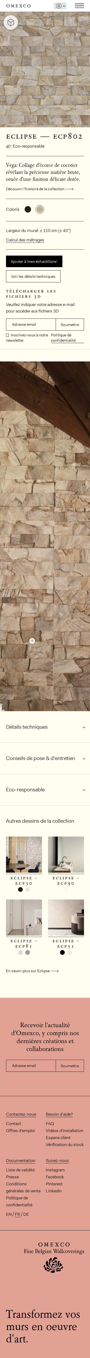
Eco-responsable (28, 146)
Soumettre (70, 324)
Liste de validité (20, 1170)
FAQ (50, 1124)
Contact (13, 1124)
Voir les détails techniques (33, 276)
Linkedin (54, 1191)
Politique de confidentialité (63, 338)
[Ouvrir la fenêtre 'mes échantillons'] (60, 6)
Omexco (18, 5)
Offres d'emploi (20, 1131)
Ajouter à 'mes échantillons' (34, 261)
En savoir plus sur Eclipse (28, 970)
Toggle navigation (79, 5)
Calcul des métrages (25, 240)
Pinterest (54, 1184)
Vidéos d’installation (64, 1131)
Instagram (55, 1170)
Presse (12, 1177)
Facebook (55, 1177)
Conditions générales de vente (23, 1187)
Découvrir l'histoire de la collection (35, 188)
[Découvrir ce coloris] (32, 641)
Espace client (58, 1138)
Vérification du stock (65, 1145)
